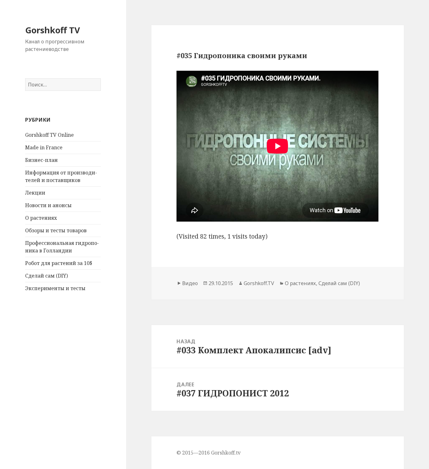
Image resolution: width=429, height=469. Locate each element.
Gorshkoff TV (52, 30)
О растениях (41, 217)
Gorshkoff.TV (259, 283)
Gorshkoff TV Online (49, 134)
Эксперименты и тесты (55, 288)
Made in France (43, 147)
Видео (190, 283)
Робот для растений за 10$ (58, 263)
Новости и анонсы (48, 205)
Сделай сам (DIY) (46, 275)
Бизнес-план (41, 160)
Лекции (35, 192)
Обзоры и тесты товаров (56, 230)
